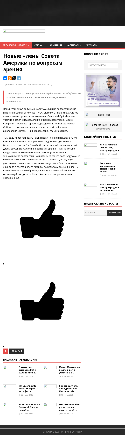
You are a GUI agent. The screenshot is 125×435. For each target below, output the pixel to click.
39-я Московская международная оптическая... (109, 187)
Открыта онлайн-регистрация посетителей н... (69, 407)
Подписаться (114, 213)
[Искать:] (103, 65)
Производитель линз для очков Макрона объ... (68, 388)
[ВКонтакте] (5, 78)
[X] (14, 78)
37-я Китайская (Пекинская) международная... (110, 147)
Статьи (38, 45)
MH (62, 431)
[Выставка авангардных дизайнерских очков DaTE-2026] (90, 169)
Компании (56, 45)
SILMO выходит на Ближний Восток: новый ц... (29, 407)
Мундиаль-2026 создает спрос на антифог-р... (29, 388)
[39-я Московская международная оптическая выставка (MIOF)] (90, 191)
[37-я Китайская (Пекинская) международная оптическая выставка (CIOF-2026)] (90, 151)
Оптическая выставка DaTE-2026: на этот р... (28, 370)
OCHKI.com (77, 431)
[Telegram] (19, 78)
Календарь (73, 45)
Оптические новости (14, 45)
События (17, 351)
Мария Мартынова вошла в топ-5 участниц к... (70, 370)
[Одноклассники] (10, 78)
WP (68, 431)
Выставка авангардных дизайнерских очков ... (108, 167)
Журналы (91, 45)
